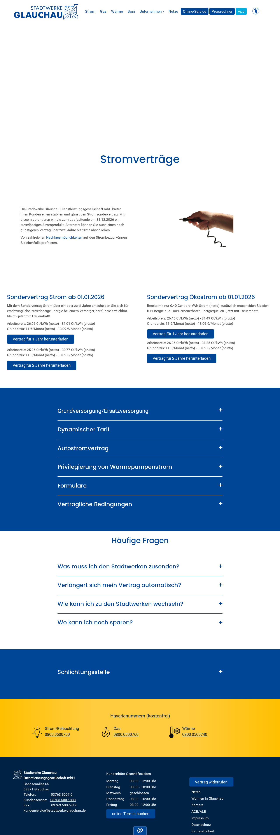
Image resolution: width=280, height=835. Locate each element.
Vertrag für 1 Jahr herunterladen (40, 339)
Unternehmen (152, 11)
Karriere (197, 804)
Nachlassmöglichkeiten (64, 237)
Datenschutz (201, 824)
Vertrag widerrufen (211, 782)
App (241, 11)
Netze (173, 11)
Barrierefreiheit (202, 831)
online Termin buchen (130, 813)
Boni (131, 11)
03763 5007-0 (61, 794)
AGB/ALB (198, 811)
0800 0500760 (126, 734)
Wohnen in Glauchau (207, 798)
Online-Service (194, 11)
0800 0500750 (57, 734)
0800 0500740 (194, 734)
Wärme (117, 11)
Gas (103, 11)
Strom (90, 11)
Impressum (200, 818)
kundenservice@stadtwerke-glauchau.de (55, 810)
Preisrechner (222, 11)
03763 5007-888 (63, 799)
